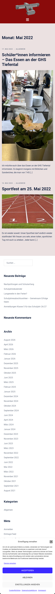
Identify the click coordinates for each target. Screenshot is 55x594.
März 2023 (9, 448)
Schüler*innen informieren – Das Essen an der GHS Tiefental (26, 59)
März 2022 (9, 472)
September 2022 (11, 457)
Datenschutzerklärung (29, 590)
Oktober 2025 (10, 373)
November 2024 (11, 401)
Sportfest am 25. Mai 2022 (26, 188)
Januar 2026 (9, 358)
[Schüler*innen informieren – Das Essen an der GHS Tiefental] (27, 115)
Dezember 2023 (11, 434)
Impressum (42, 590)
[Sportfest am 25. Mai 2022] (27, 211)
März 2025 (9, 382)
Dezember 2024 (11, 396)
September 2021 (11, 486)
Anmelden (8, 529)
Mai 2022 (8, 467)
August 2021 (9, 490)
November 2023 (11, 439)
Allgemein (20, 49)
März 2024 (9, 424)
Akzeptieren (27, 570)
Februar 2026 (10, 354)
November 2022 (11, 453)
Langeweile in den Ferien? (15, 293)
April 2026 (8, 344)
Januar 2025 (9, 391)
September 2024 (11, 410)
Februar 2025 (10, 387)
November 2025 (11, 368)
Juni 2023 (8, 443)
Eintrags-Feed (10, 534)
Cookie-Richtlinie (14, 590)
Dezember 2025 (11, 363)
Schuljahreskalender (13, 289)
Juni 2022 (8, 462)
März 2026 (9, 349)
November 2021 (11, 476)
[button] (51, 541)
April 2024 (8, 420)
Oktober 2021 (10, 481)
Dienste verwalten (10, 563)
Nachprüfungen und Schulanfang (19, 284)
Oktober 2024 (10, 406)
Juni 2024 (8, 415)
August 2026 (9, 340)
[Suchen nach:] (18, 263)
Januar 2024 (9, 429)
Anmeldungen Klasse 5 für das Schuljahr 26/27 (25, 306)
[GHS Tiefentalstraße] (27, 9)
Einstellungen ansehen (27, 584)
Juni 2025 (8, 377)
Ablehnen (27, 577)
